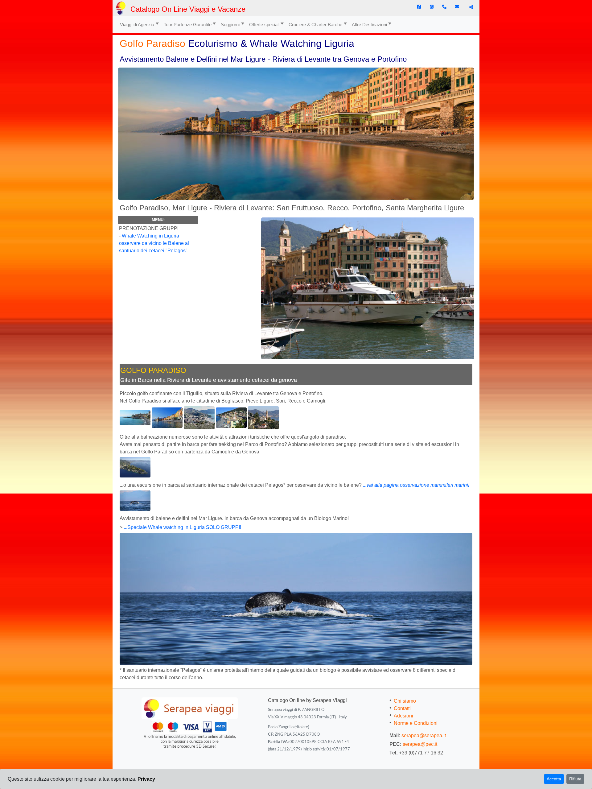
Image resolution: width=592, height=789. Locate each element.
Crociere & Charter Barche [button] (315, 24)
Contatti (402, 708)
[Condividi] (470, 7)
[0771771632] (444, 7)
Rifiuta (575, 778)
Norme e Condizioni (416, 723)
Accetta (554, 778)
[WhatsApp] (432, 7)
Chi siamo (405, 701)
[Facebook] (419, 7)
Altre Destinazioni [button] (369, 24)
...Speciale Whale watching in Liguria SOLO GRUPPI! (182, 527)
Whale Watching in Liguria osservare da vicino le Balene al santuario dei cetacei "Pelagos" (154, 243)
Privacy (146, 779)
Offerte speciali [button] (264, 24)
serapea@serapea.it (423, 735)
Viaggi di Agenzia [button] (137, 24)
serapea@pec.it (420, 744)
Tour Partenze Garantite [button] (188, 24)
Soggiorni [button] (230, 24)
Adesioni (403, 715)
